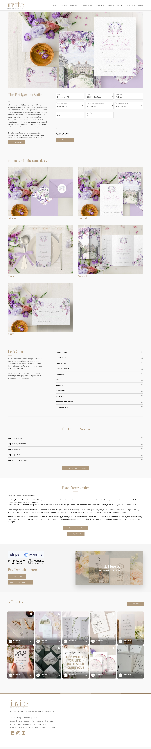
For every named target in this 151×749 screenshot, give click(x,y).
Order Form (51, 721)
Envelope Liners (62, 103)
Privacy (12, 721)
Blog (19, 718)
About (12, 718)
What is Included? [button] (62, 369)
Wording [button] (59, 385)
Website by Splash (48, 727)
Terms (20, 721)
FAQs (35, 718)
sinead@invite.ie (16, 368)
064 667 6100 (24, 378)
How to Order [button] (61, 363)
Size (58, 94)
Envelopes (119, 94)
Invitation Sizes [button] (61, 352)
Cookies (26, 721)
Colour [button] (58, 380)
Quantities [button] (60, 374)
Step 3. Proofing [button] (14, 449)
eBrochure (40, 721)
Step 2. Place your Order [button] (17, 444)
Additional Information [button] (64, 402)
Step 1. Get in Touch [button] (15, 438)
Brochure (26, 718)
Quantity (89, 113)
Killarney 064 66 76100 (33, 711)
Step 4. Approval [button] (14, 455)
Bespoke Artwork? (63, 113)
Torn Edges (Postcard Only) (95, 103)
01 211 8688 (12, 378)
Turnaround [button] (60, 391)
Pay (33, 721)
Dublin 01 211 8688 (16, 711)
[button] (16, 142)
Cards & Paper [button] (61, 396)
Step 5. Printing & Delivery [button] (17, 460)
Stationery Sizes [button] (62, 407)
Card (88, 94)
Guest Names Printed (122, 103)
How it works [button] (61, 358)
